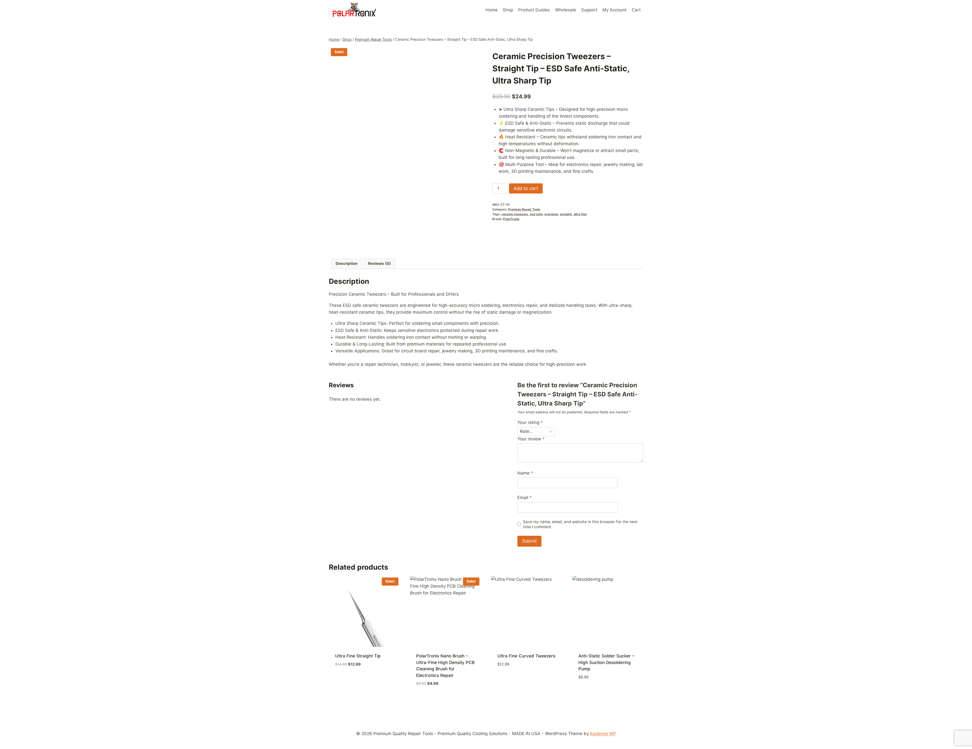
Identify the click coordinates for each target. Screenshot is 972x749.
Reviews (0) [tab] (379, 263)
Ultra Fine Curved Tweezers (526, 655)
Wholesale (565, 9)
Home (491, 9)
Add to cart (526, 188)
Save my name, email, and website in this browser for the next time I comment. (580, 524)
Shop (508, 9)
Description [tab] (347, 263)
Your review (531, 438)
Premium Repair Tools (524, 209)
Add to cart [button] (348, 679)
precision (551, 214)
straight (566, 214)
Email (524, 497)
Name (525, 473)
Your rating (530, 422)
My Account (614, 9)
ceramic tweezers (514, 214)
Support (589, 9)
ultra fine (580, 214)
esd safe (536, 214)
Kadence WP (603, 733)
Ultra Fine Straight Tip (358, 655)
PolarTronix (511, 219)
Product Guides (534, 9)
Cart (636, 9)
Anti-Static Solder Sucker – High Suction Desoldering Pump (606, 662)
